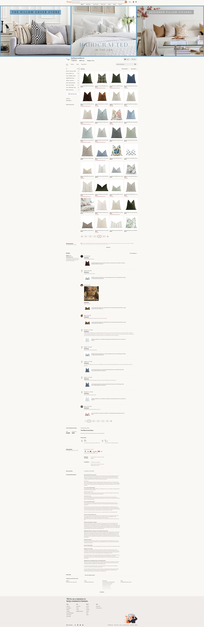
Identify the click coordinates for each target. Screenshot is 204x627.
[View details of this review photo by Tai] (91, 293)
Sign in (130, 1)
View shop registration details (90, 575)
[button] (126, 59)
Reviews (72, 64)
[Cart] (136, 2)
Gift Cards (120, 4)
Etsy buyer (86, 391)
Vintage (109, 4)
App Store (70, 620)
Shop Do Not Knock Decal (106, 588)
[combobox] (97, 2)
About (77, 64)
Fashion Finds (103, 4)
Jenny (85, 270)
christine (85, 361)
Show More (102, 592)
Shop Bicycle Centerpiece (106, 584)
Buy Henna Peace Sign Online (107, 583)
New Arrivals (88, 4)
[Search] (125, 2)
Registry (114, 4)
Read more (108, 247)
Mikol (85, 315)
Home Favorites (95, 4)
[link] (85, 421)
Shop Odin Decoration (106, 586)
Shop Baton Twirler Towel (106, 587)
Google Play (78, 620)
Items (67, 64)
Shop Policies (83, 64)
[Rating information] (71, 60)
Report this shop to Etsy (70, 104)
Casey (85, 406)
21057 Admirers (68, 100)
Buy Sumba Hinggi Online (106, 590)
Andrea (85, 377)
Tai (84, 285)
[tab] (72, 69)
